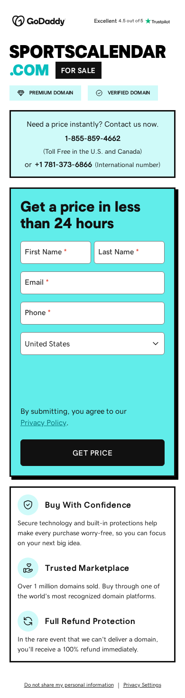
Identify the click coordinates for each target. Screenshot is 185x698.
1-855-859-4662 (92, 138)
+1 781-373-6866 (63, 164)
